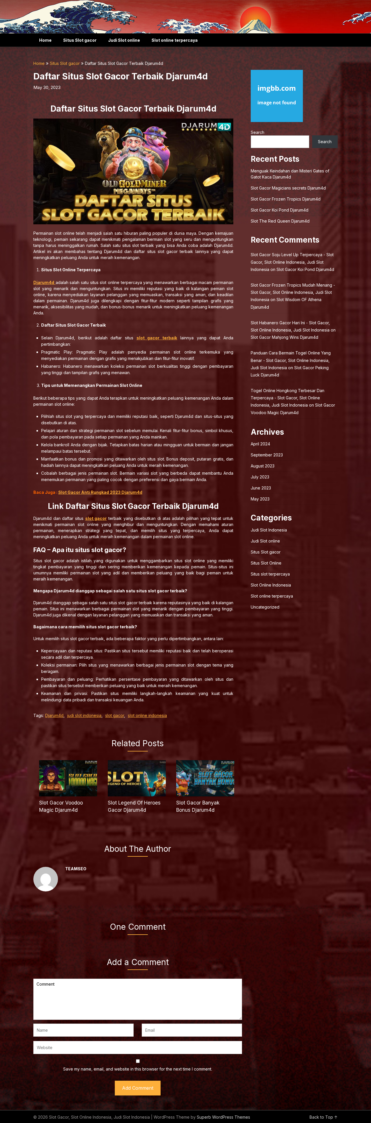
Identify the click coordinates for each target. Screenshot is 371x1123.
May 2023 (260, 498)
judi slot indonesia (84, 715)
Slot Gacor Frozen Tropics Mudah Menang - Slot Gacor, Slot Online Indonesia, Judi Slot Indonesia (293, 292)
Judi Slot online (124, 40)
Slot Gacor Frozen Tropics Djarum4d (286, 198)
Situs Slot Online (266, 562)
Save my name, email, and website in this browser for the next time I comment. (137, 1068)
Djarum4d (54, 715)
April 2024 (260, 443)
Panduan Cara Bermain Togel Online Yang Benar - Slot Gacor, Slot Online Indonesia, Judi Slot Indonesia (291, 360)
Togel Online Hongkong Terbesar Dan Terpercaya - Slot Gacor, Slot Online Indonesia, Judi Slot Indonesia (287, 397)
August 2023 (262, 465)
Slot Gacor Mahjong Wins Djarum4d (284, 337)
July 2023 (260, 476)
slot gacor (114, 715)
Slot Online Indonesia (271, 585)
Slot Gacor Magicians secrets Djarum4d (288, 187)
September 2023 (267, 454)
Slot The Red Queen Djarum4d (280, 221)
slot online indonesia (147, 715)
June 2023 (261, 487)
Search (257, 132)
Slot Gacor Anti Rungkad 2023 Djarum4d (100, 492)
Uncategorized (265, 607)
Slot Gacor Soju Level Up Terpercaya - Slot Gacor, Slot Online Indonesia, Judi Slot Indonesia (292, 262)
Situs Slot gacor (80, 40)
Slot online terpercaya (175, 40)
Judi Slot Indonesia (269, 529)
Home (45, 40)
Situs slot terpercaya (270, 573)
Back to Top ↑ (324, 1117)
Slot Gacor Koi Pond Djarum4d (279, 210)
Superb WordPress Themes (223, 1117)
